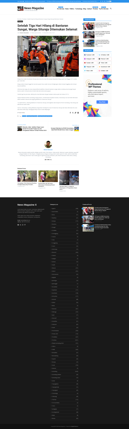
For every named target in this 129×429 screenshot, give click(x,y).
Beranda (19, 19)
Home (67, 9)
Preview (95, 8)
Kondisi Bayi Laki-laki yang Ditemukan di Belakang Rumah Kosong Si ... (46, 185)
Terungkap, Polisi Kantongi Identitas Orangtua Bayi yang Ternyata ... (27, 183)
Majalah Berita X (74, 426)
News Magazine (34, 8)
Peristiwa (24, 19)
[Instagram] (49, 159)
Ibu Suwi (24, 116)
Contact (89, 9)
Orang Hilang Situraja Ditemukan (45, 116)
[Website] (45, 159)
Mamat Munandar (24, 32)
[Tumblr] (51, 159)
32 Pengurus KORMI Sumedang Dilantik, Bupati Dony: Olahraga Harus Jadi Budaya (102, 33)
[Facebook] (46, 159)
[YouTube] (48, 159)
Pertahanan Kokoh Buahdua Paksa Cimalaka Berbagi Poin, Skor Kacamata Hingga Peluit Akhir (103, 226)
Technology (78, 9)
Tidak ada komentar (36, 32)
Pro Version (60, 8)
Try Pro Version (103, 8)
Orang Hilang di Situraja (32, 116)
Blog (84, 9)
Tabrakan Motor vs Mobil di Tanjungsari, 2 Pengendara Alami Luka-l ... (68, 188)
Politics (72, 9)
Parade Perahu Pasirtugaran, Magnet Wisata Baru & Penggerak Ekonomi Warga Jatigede (103, 25)
